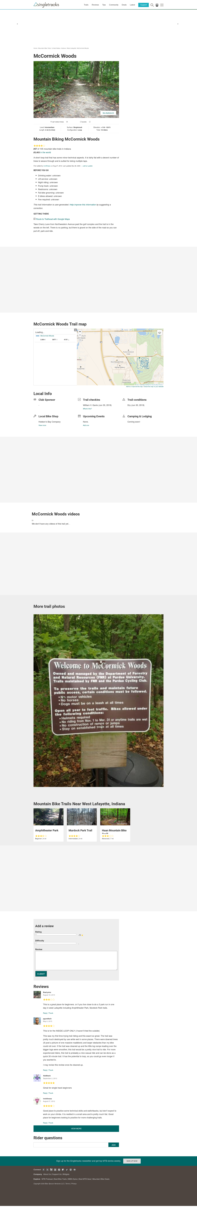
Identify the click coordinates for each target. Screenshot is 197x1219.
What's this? (87, 409)
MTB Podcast (47, 1179)
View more (42, 425)
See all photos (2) (108, 113)
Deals (124, 5)
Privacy (73, 1183)
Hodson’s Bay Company (50, 421)
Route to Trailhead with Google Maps (53, 218)
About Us (47, 1174)
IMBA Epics (72, 1179)
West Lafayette (71, 48)
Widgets (66, 1174)
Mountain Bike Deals (101, 1179)
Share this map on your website (153, 386)
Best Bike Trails (60, 1179)
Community (113, 5)
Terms (67, 1183)
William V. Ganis (90, 405)
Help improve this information (83, 204)
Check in (94, 122)
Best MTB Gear (85, 1179)
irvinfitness (47, 166)
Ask (114, 1144)
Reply (45, 1013)
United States (56, 48)
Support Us (56, 1174)
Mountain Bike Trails (44, 48)
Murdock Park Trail (80, 830)
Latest (132, 5)
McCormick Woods (83, 48)
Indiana (63, 48)
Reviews (95, 5)
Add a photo (72, 122)
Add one (86, 425)
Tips (104, 5)
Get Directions (58, 122)
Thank (51, 1013)
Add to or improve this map (134, 386)
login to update (132, 409)
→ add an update (86, 166)
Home (35, 48)
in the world (45, 152)
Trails (86, 5)
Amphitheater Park (46, 830)
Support (143, 5)
